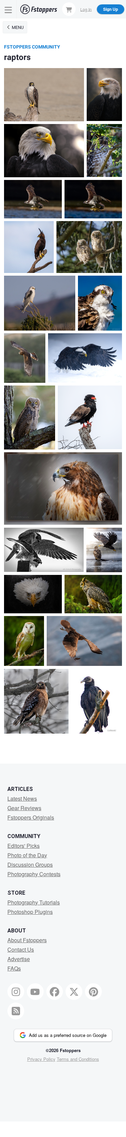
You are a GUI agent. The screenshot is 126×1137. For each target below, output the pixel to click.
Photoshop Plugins (30, 912)
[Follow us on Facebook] (54, 991)
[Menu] (8, 9)
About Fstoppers (27, 940)
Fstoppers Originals (30, 817)
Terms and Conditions (78, 1059)
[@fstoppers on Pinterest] (93, 991)
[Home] (38, 9)
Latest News (22, 798)
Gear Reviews (24, 808)
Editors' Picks (23, 846)
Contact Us (20, 949)
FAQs (14, 968)
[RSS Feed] (15, 1011)
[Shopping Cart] (69, 9)
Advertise (18, 959)
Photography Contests (33, 874)
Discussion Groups (30, 864)
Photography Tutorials (33, 902)
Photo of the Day (27, 855)
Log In (86, 9)
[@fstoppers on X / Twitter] (74, 991)
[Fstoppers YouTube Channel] (35, 991)
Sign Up (110, 9)
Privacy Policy (41, 1059)
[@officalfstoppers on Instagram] (15, 991)
